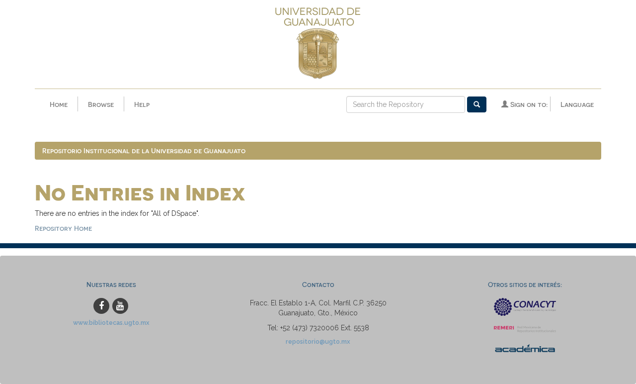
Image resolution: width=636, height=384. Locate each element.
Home (59, 104)
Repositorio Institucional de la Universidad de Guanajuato (143, 150)
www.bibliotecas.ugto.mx (111, 322)
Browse (101, 104)
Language (577, 104)
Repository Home (63, 228)
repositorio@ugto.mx (318, 341)
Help (142, 104)
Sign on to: (528, 104)
